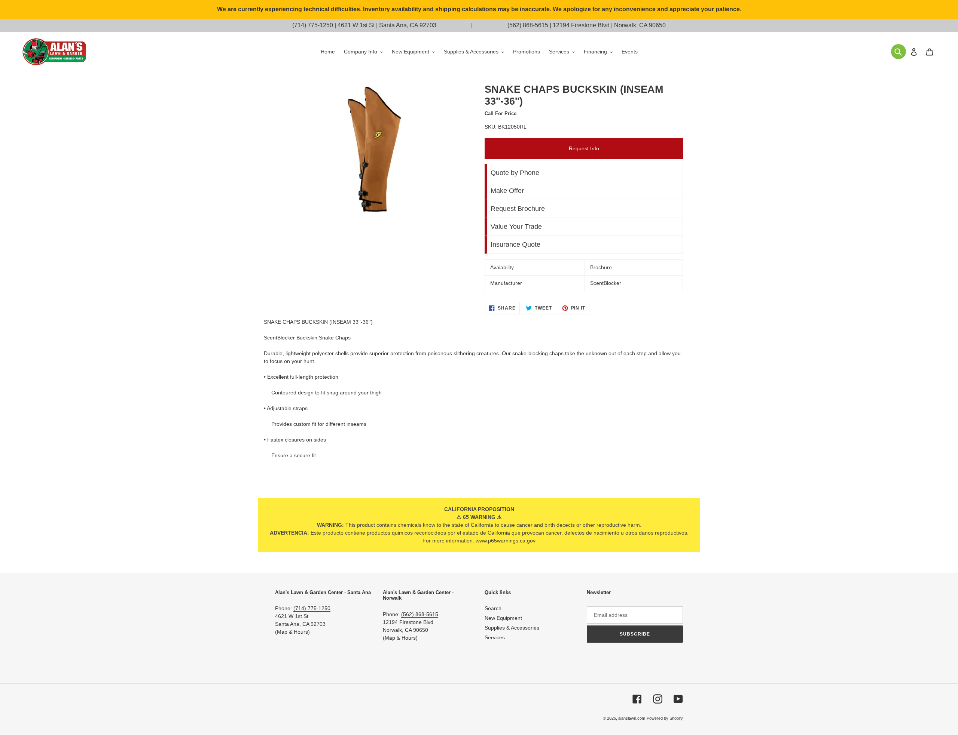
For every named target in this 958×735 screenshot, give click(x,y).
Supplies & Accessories (512, 628)
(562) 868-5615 (527, 25)
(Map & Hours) (292, 632)
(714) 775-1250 (312, 25)
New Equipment (503, 618)
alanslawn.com (631, 718)
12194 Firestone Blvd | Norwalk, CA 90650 (609, 25)
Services (495, 637)
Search (493, 608)
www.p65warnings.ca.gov (506, 541)
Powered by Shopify (665, 718)
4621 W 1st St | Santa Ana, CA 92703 (387, 25)
